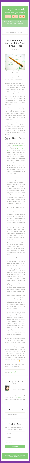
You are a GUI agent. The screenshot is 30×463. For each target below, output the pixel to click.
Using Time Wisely (15, 9)
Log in (20, 456)
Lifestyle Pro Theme (17, 455)
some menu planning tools (18, 145)
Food (17, 371)
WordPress (16, 456)
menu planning (13, 372)
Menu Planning (13, 371)
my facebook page (20, 397)
